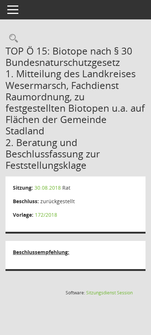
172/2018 (46, 214)
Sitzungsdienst (109, 293)
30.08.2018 (47, 187)
